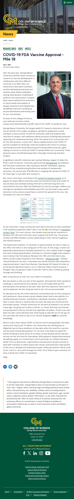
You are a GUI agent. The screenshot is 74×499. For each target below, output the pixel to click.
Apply (28, 48)
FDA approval (51, 163)
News (11, 40)
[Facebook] (5, 368)
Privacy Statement (59, 492)
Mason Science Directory (37, 478)
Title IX (6, 492)
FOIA (27, 495)
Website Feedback (40, 495)
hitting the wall (52, 258)
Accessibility (18, 492)
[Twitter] (10, 368)
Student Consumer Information (37, 492)
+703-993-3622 (37, 440)
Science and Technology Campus (37, 475)
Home (5, 40)
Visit (20, 48)
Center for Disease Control (49, 178)
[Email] (16, 368)
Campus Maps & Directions (37, 470)
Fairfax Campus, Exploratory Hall (37, 467)
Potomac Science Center (37, 473)
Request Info (9, 48)
